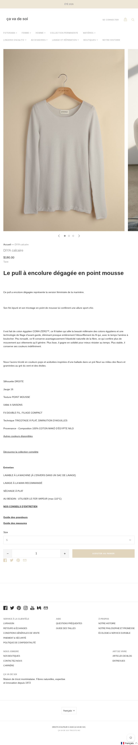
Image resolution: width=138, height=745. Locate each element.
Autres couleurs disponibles (18, 436)
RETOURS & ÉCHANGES (15, 628)
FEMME (25, 33)
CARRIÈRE (8, 665)
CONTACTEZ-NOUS (12, 661)
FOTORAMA (9, 33)
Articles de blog (122, 656)
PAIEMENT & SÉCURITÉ (14, 638)
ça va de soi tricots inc (69, 730)
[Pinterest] (19, 608)
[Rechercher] (133, 20)
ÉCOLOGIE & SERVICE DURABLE (114, 633)
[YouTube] (32, 608)
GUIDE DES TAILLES (66, 628)
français (67, 710)
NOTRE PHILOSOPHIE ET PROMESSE (116, 628)
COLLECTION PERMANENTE (64, 33)
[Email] (46, 608)
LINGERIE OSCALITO (13, 40)
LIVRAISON (8, 623)
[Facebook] (5, 608)
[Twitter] (12, 608)
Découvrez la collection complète (20, 451)
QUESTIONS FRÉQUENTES (69, 623)
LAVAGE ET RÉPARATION (64, 40)
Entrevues (119, 661)
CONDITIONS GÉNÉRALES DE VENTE (21, 633)
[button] (129, 743)
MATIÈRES (88, 33)
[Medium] (39, 608)
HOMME (39, 33)
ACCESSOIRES (38, 40)
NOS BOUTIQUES (11, 656)
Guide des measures (15, 523)
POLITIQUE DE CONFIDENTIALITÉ (19, 642)
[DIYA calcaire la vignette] (65, 236)
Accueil (7, 244)
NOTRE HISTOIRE (111, 40)
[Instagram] (26, 608)
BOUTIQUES (89, 40)
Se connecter (110, 20)
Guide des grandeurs (15, 517)
